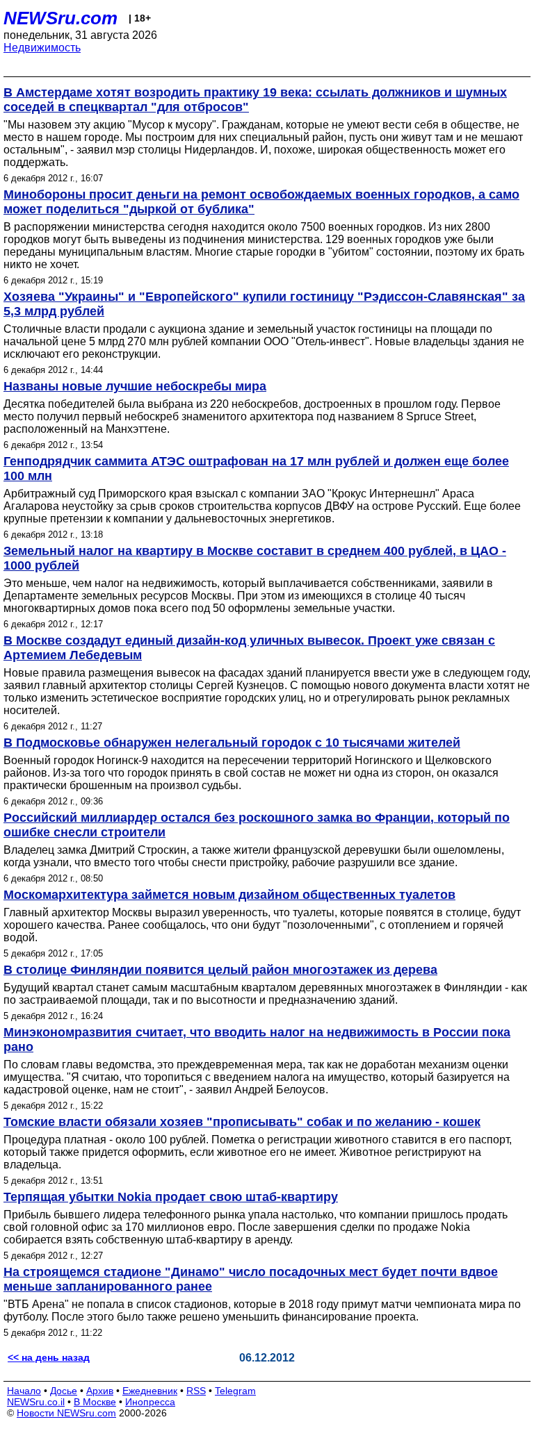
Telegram (235, 1390)
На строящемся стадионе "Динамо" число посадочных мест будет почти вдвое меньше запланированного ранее (250, 1279)
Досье (63, 1390)
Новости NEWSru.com (66, 1412)
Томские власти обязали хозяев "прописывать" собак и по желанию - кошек (241, 1122)
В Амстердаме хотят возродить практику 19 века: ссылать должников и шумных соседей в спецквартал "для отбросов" (255, 99)
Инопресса (150, 1401)
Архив (99, 1390)
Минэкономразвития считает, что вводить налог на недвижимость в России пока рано (256, 1039)
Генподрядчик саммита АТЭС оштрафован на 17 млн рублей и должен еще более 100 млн (256, 468)
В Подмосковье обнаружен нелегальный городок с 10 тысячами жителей (231, 743)
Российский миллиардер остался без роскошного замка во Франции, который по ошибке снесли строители (256, 825)
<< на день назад (49, 1357)
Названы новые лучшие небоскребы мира (134, 386)
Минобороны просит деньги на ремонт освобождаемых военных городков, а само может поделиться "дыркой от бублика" (261, 202)
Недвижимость (42, 47)
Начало (24, 1390)
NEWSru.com (60, 18)
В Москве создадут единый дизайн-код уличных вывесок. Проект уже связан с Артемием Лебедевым (249, 648)
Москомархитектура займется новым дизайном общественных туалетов (229, 895)
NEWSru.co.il (36, 1401)
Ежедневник (149, 1390)
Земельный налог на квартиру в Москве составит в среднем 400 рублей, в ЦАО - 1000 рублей (254, 558)
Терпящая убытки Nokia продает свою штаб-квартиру (170, 1197)
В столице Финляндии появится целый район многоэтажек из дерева (220, 970)
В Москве (95, 1401)
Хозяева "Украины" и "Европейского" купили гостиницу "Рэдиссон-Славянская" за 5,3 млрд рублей (264, 304)
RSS (196, 1390)
